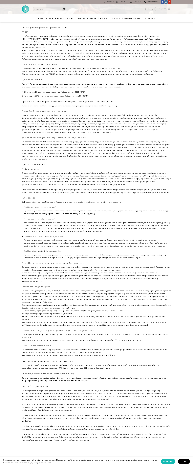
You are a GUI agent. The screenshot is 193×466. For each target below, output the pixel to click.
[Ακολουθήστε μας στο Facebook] (162, 2)
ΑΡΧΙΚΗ (40, 18)
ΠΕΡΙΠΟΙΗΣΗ (149, 18)
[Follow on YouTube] (169, 2)
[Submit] (64, 9)
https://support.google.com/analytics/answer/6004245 (47, 314)
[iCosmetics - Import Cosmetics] (25, 9)
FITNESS (115, 18)
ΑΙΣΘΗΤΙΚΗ (104, 18)
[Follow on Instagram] (166, 2)
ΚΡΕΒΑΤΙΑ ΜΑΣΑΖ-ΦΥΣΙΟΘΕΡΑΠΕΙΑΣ (59, 18)
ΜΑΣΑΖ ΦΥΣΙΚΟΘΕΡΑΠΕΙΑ (86, 18)
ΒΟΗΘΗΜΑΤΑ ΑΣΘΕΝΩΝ (131, 18)
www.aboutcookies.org (32, 281)
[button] (149, 9)
